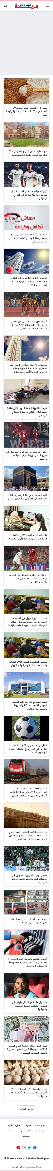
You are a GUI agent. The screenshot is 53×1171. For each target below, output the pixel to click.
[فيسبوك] (34, 1147)
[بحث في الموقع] (5, 5)
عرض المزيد (26, 1108)
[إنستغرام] (23, 1147)
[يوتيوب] (18, 1147)
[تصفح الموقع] (47, 5)
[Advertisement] (26, 41)
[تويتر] (29, 1147)
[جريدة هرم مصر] (26, 5)
